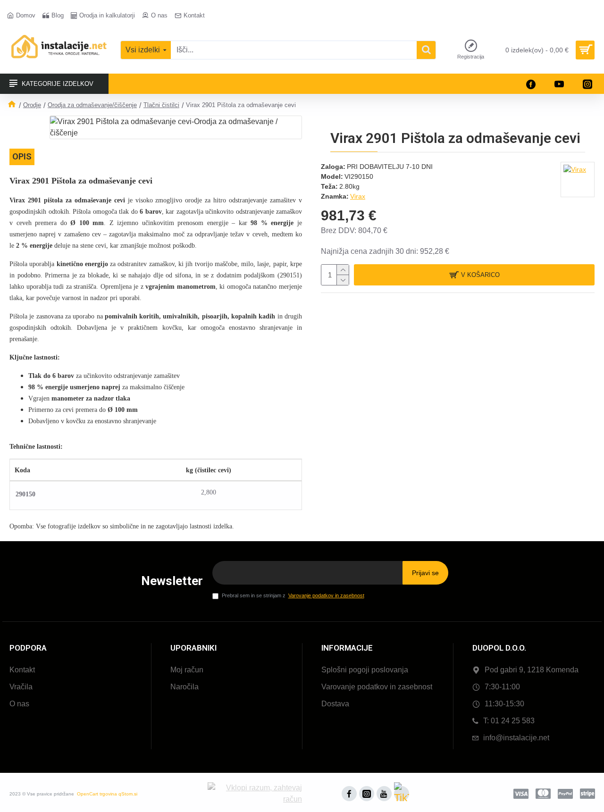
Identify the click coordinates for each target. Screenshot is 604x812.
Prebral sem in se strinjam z (293, 595)
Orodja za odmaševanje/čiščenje (92, 105)
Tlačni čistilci (161, 105)
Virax (357, 196)
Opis (22, 156)
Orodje (32, 105)
